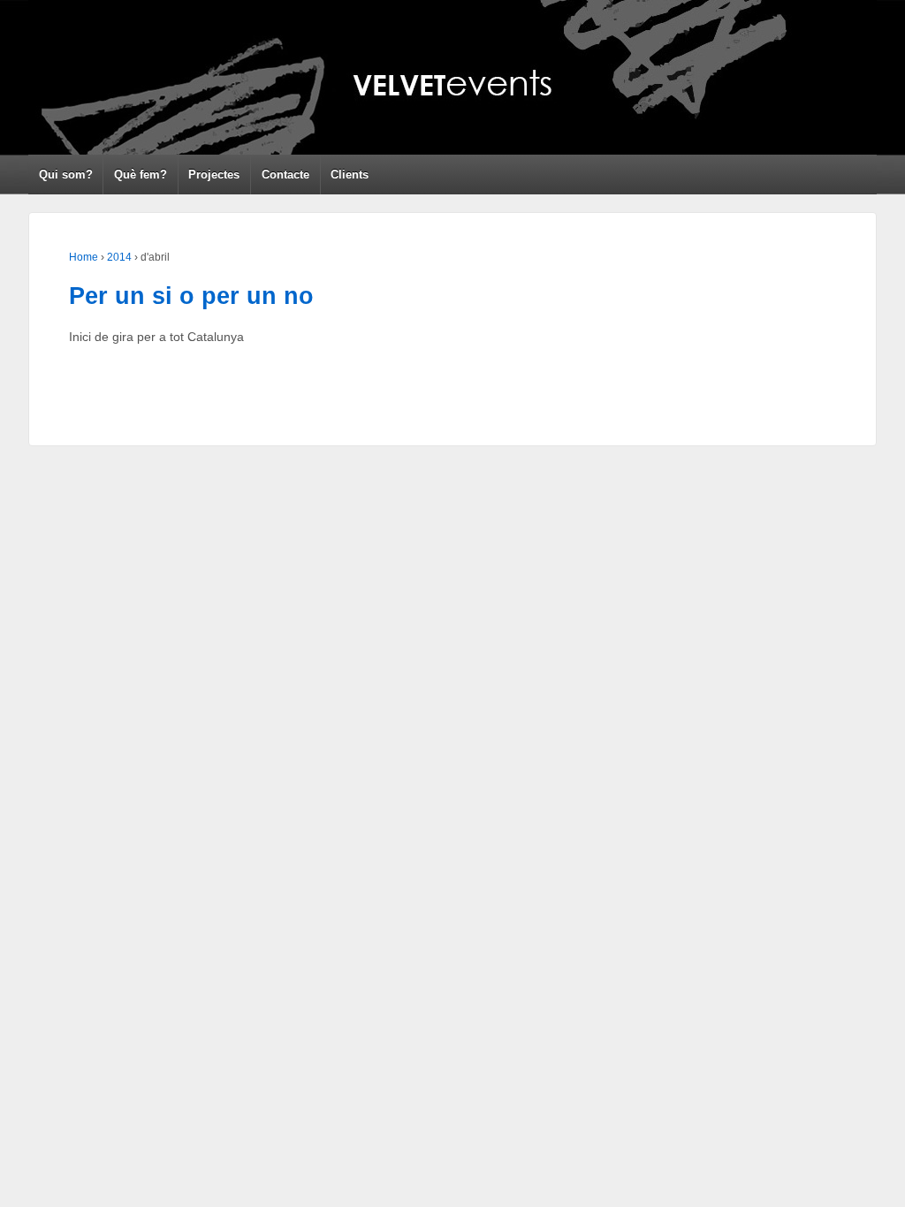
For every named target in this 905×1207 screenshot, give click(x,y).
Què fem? (140, 174)
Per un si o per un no (191, 296)
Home (83, 257)
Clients (350, 174)
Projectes (214, 174)
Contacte (285, 174)
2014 (119, 257)
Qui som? (66, 174)
